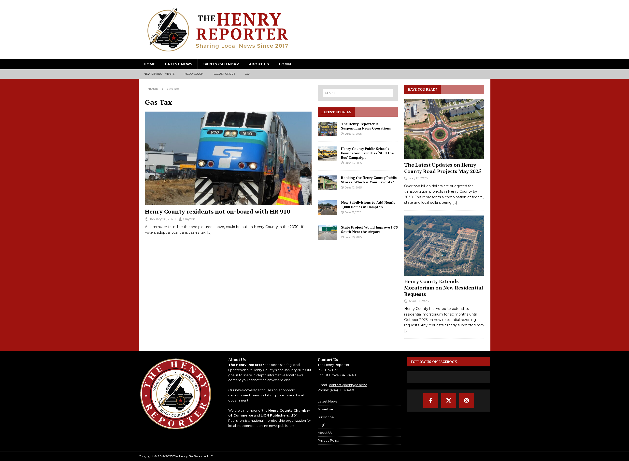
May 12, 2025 (418, 178)
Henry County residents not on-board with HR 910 (217, 211)
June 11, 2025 (353, 212)
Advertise (325, 409)
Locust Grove (224, 73)
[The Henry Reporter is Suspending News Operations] (327, 129)
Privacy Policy (329, 440)
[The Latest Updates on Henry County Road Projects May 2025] (444, 129)
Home (149, 64)
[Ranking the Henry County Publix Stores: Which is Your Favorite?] (327, 182)
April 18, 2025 (419, 301)
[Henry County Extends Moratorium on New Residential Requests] (444, 246)
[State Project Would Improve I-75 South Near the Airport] (327, 232)
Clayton (189, 219)
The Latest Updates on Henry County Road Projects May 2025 (442, 167)
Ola (248, 73)
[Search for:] (358, 93)
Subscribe (326, 417)
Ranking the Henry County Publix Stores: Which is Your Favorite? (369, 179)
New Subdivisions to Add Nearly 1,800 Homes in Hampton (368, 204)
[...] (455, 202)
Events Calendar (220, 64)
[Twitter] (448, 400)
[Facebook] (430, 400)
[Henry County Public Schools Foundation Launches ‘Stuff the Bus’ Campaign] (327, 153)
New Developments (159, 73)
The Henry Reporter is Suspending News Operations (366, 125)
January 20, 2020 (162, 219)
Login (285, 64)
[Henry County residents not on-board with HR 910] (228, 158)
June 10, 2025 (353, 237)
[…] (209, 232)
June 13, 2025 (353, 133)
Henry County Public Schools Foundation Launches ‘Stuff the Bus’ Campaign (367, 153)
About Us (259, 64)
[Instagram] (466, 400)
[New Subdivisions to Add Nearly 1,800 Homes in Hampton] (327, 207)
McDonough (194, 73)
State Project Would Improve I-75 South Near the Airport (369, 229)
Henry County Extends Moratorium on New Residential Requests (443, 287)
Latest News (178, 64)
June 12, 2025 (353, 187)
